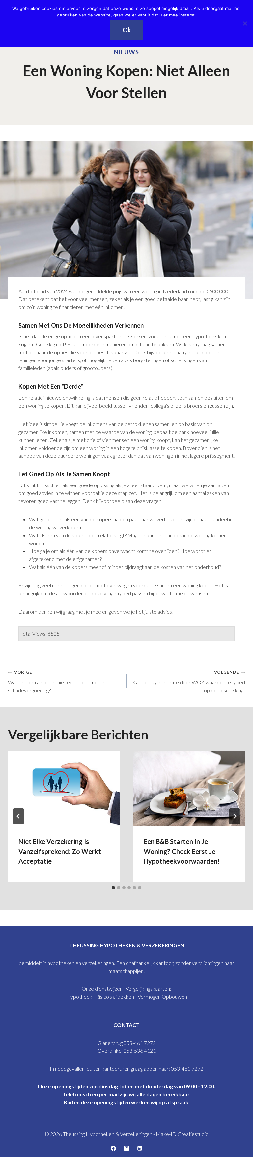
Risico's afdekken (115, 996)
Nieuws (126, 52)
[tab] (113, 887)
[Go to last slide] (18, 816)
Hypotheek (79, 996)
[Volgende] (234, 816)
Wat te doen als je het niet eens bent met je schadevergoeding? (56, 681)
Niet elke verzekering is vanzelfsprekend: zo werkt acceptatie (59, 851)
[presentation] (64, 788)
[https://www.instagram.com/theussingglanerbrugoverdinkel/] (126, 1148)
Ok (127, 30)
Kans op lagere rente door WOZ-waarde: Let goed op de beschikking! (188, 681)
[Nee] (244, 23)
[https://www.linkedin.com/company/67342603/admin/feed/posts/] (139, 1148)
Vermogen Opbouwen (162, 996)
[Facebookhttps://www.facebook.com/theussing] (113, 1148)
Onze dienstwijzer (102, 988)
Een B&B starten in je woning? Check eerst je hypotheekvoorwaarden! (182, 851)
